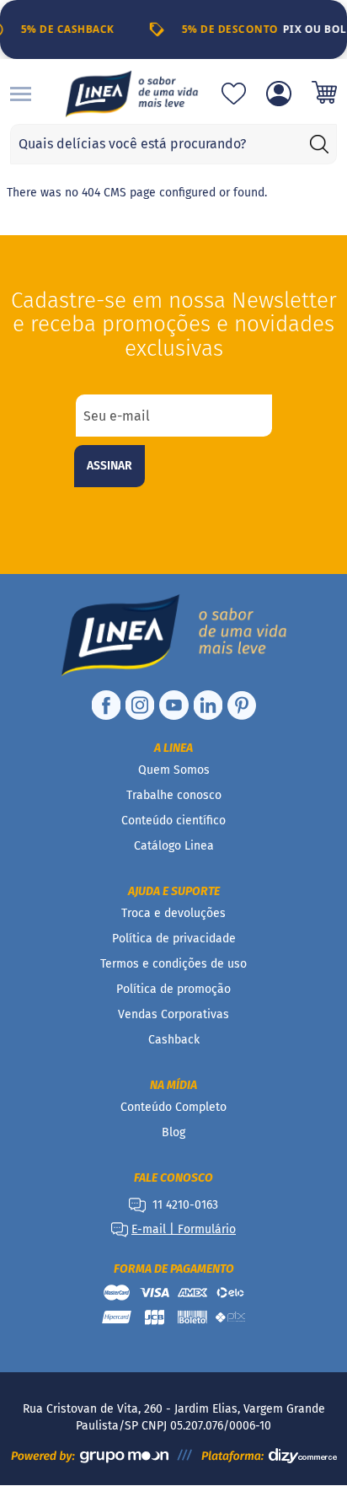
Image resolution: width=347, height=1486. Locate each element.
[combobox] (173, 144)
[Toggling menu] (20, 94)
